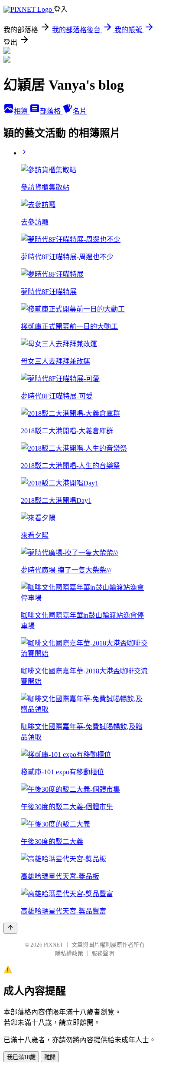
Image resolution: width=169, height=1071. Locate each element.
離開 (49, 1057)
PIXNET (53, 944)
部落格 (51, 111)
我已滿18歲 (21, 1057)
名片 (80, 111)
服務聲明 (102, 953)
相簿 (21, 111)
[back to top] (10, 928)
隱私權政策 (69, 953)
